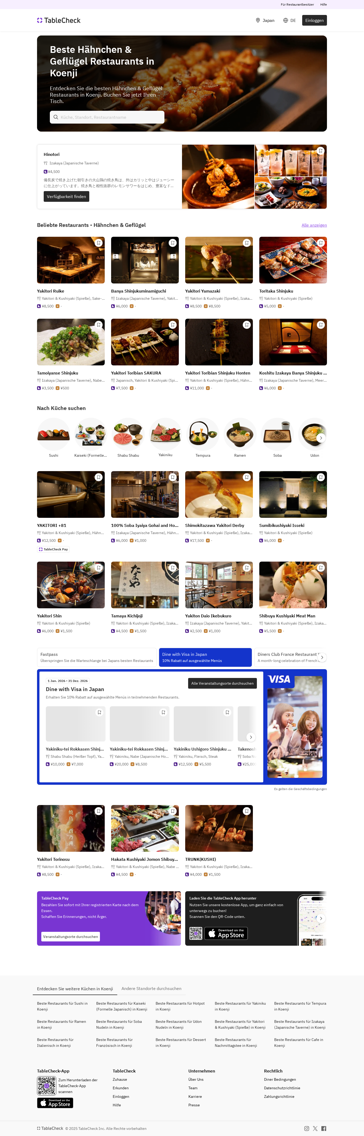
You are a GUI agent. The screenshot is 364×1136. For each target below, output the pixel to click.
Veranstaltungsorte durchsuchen (70, 936)
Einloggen (314, 20)
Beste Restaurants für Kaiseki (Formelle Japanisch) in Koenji (121, 1006)
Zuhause (120, 1079)
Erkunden (121, 1088)
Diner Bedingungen (280, 1079)
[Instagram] (307, 1128)
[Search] (56, 117)
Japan (268, 20)
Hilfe (323, 4)
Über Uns (196, 1079)
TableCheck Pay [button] (56, 549)
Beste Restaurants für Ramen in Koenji (61, 1024)
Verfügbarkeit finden (66, 196)
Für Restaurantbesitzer (297, 4)
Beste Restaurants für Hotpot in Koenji (180, 1006)
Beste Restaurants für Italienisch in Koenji (55, 1042)
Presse (194, 1105)
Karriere (195, 1096)
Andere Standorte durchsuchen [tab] (151, 988)
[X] (315, 1128)
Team (192, 1088)
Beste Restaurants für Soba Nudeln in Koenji (119, 1024)
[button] (73, 298)
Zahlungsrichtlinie (279, 1096)
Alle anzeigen (314, 225)
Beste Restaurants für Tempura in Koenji (300, 1006)
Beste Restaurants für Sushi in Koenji (62, 1006)
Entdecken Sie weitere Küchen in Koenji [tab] (75, 988)
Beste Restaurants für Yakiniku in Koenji (240, 1006)
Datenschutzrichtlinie (282, 1088)
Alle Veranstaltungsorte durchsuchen (222, 683)
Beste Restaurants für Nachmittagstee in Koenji (236, 1042)
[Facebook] (324, 1128)
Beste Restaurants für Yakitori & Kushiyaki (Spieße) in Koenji (240, 1024)
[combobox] (107, 117)
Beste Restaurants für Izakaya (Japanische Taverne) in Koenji (300, 1024)
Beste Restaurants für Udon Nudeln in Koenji (179, 1024)
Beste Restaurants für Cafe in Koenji (298, 1042)
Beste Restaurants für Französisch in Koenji (114, 1042)
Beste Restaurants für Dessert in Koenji (181, 1042)
